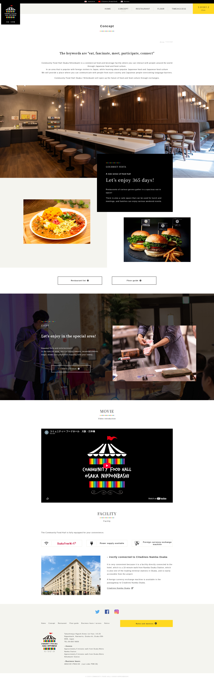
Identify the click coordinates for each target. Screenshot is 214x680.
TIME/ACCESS (179, 9)
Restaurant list (78, 281)
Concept (51, 623)
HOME (108, 9)
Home (43, 623)
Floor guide (132, 281)
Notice (107, 623)
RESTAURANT (143, 9)
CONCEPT (123, 9)
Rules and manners (145, 624)
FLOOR (161, 9)
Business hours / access (91, 623)
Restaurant (62, 623)
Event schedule (69, 369)
